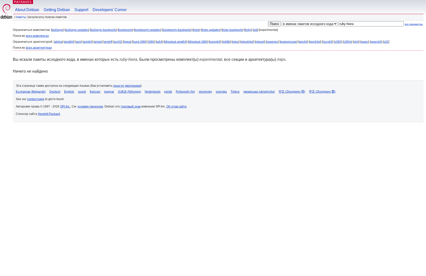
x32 (386, 41)
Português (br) (185, 91)
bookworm (125, 30)
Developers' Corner (110, 10)
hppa (127, 41)
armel (98, 41)
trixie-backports (232, 30)
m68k (226, 41)
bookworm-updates (147, 30)
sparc (364, 41)
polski (168, 91)
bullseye (57, 30)
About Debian (27, 10)
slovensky (205, 91)
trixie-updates (211, 30)
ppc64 (303, 41)
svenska (221, 91)
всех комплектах (37, 36)
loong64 (214, 41)
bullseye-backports (103, 30)
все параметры (414, 24)
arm (78, 41)
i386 (151, 41)
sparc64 (376, 41)
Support (81, 10)
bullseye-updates (77, 30)
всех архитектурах (39, 47)
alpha (58, 41)
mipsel (259, 41)
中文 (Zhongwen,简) (292, 91)
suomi (82, 91)
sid (255, 30)
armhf (108, 41)
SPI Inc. (65, 106)
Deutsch (54, 91)
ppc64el (315, 41)
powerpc (272, 41)
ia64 (159, 41)
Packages (23, 2)
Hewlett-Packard (49, 114)
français (95, 91)
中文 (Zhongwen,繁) (322, 91)
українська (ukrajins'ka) (259, 91)
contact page (35, 99)
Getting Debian (57, 10)
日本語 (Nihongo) (129, 91)
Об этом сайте (176, 106)
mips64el (247, 41)
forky (248, 30)
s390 (338, 41)
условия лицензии (90, 106)
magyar (109, 91)
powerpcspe (288, 41)
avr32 (118, 41)
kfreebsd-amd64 (175, 41)
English (69, 91)
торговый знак (131, 106)
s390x (347, 41)
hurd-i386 (139, 41)
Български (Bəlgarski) (31, 91)
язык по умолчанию (127, 85)
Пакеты (21, 17)
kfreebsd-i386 (198, 41)
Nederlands (152, 91)
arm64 (87, 41)
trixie (196, 30)
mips (235, 41)
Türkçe (235, 91)
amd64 (69, 41)
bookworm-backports (177, 30)
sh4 (356, 41)
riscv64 (327, 41)
